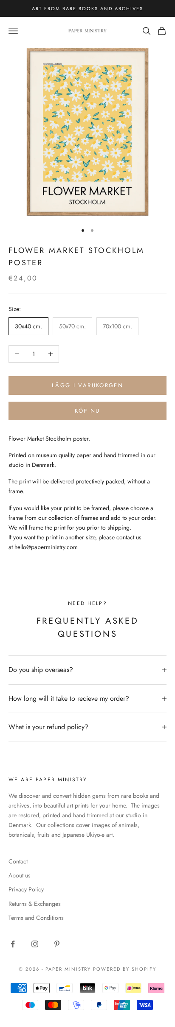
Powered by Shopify (124, 969)
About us (19, 875)
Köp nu (87, 411)
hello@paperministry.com (46, 547)
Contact (18, 861)
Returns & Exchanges (34, 903)
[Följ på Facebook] (12, 944)
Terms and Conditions (36, 917)
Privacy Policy (26, 889)
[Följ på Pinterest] (57, 944)
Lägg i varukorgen (87, 385)
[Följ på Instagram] (35, 944)
